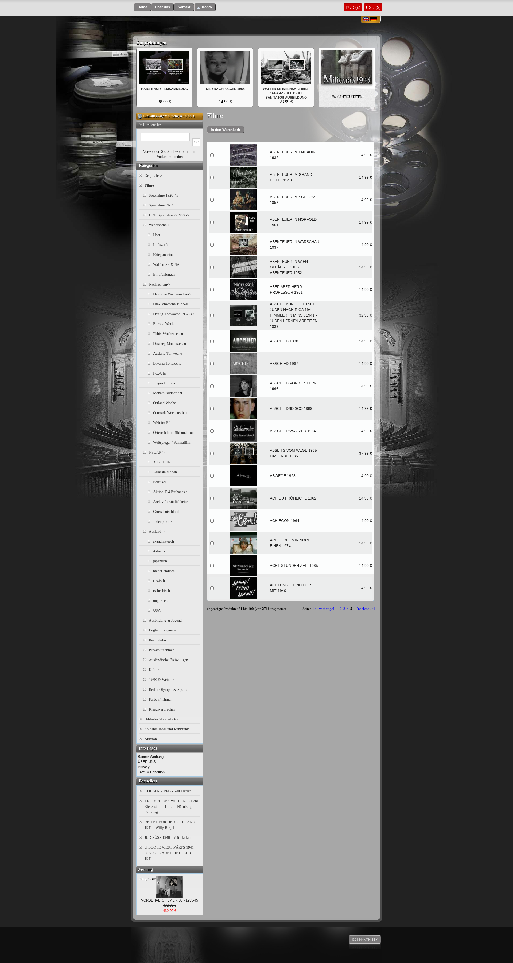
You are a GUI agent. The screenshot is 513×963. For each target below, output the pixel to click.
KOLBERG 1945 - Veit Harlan (168, 791)
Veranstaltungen (165, 472)
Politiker (159, 482)
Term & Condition (151, 772)
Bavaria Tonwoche (167, 363)
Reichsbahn (157, 640)
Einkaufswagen (154, 116)
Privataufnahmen (161, 650)
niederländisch (164, 571)
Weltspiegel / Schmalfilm (172, 442)
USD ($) (373, 7)
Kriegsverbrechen (162, 709)
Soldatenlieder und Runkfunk (167, 729)
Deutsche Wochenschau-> (172, 294)
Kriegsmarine (163, 255)
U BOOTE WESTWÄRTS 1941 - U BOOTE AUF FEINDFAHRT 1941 (170, 853)
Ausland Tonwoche (167, 354)
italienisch (160, 551)
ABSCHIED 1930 (284, 341)
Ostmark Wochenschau (170, 413)
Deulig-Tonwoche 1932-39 (173, 314)
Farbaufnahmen (160, 699)
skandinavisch (163, 541)
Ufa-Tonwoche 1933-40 (171, 304)
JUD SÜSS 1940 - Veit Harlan (168, 838)
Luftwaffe (160, 245)
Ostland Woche (164, 403)
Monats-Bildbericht (167, 393)
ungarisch (160, 601)
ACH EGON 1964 (284, 520)
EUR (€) (352, 7)
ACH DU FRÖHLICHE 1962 (293, 498)
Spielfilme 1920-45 (163, 195)
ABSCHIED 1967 (284, 363)
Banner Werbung (151, 757)
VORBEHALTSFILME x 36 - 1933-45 (169, 900)
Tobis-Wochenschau (168, 334)
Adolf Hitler (162, 462)
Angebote (147, 878)
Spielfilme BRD (161, 205)
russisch (159, 581)
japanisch (160, 561)
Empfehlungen (151, 42)
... (354, 609)
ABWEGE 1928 (283, 476)
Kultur (154, 670)
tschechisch (161, 591)
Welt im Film (163, 423)
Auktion (151, 739)
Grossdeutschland (166, 512)
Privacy (144, 767)
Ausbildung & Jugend (165, 620)
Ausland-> (157, 531)
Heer (156, 235)
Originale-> (153, 176)
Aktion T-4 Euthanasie (170, 492)
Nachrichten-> (159, 284)
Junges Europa (164, 383)
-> (151, 186)
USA (157, 611)
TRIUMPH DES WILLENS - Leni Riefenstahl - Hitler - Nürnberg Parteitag (171, 806)
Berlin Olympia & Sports (168, 690)
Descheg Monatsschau (169, 344)
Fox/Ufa (159, 373)
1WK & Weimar (161, 680)
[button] (142, 7)
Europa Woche (164, 324)
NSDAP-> (157, 452)
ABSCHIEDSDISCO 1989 (291, 408)
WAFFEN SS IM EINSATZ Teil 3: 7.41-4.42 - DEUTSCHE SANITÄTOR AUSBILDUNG (286, 93)
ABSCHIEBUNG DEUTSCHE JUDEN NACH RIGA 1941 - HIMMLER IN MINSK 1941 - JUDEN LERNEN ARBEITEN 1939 (294, 315)
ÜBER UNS (147, 762)
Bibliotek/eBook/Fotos (161, 719)
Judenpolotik (162, 522)
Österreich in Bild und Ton (173, 433)
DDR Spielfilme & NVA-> (169, 215)
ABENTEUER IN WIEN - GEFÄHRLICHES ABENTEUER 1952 (290, 267)
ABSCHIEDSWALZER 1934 (293, 431)
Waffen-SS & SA (166, 265)
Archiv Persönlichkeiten (171, 502)
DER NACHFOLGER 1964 (225, 89)
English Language (162, 630)
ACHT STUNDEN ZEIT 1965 (294, 565)
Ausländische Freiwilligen (168, 660)
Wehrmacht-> (159, 225)
